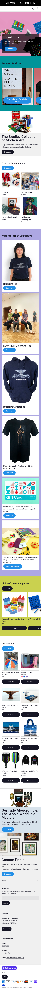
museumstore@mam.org (15, 958)
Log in (4, 976)
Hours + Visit (6, 929)
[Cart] (37, 9)
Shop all (7, 588)
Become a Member (13, 566)
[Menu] (4, 9)
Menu (3, 972)
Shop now (10, 49)
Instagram (5, 946)
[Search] (33, 9)
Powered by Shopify (7, 987)
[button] (14, 628)
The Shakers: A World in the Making (17, 100)
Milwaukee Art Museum (20, 3)
